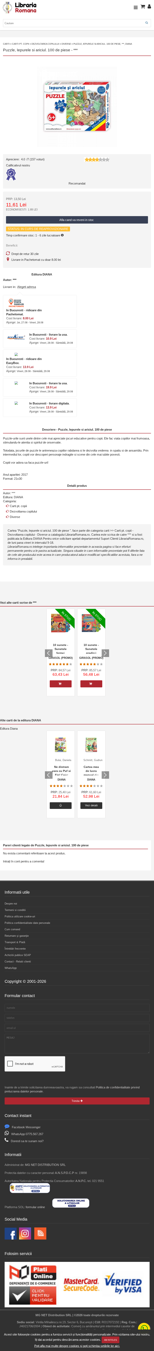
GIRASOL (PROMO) (61, 657)
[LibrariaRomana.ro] (20, 12)
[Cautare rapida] (146, 23)
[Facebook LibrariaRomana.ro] (11, 1238)
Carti (6, 44)
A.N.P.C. (81, 1181)
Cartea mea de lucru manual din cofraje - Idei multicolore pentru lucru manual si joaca (91, 770)
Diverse (66, 44)
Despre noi (11, 903)
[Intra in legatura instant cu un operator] (144, 1329)
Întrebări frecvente (15, 948)
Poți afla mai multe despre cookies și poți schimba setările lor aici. (77, 1346)
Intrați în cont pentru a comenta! (23, 861)
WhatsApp (11, 967)
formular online (35, 1207)
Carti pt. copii (20, 44)
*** (75, 50)
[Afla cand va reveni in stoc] (60, 805)
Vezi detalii (91, 805)
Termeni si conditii (15, 910)
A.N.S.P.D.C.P (64, 1173)
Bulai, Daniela (63, 760)
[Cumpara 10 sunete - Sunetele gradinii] (91, 683)
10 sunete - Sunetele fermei (60, 649)
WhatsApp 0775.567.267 (27, 1134)
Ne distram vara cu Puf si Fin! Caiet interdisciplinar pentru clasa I (61, 770)
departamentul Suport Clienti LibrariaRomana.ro (112, 538)
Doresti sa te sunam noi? (27, 1141)
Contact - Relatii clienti (18, 961)
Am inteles (110, 1340)
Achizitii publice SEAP (18, 955)
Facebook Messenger (26, 1127)
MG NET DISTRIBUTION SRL (45, 1164)
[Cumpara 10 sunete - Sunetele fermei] (60, 683)
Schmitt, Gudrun (92, 760)
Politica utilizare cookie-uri (20, 916)
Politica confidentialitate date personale (27, 922)
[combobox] (77, 23)
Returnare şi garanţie (17, 935)
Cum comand (12, 929)
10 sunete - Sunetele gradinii (91, 649)
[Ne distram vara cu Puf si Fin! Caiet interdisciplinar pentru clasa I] (60, 744)
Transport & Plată (15, 942)
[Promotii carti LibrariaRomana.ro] (25, 1238)
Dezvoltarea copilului (45, 44)
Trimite (76, 1100)
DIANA (47, 274)
